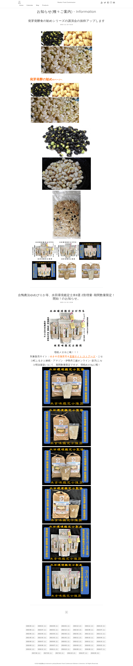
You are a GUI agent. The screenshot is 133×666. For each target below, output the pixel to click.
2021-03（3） (42, 637)
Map (37, 5)
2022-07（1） (101, 630)
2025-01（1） (42, 626)
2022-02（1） (66, 634)
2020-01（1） (66, 641)
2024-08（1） (54, 626)
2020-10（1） (89, 637)
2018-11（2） (54, 649)
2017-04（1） (36, 653)
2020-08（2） (30, 641)
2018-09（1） (77, 649)
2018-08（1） (89, 649)
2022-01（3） (77, 634)
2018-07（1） (101, 649)
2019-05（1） (66, 645)
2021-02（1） (54, 637)
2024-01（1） (66, 626)
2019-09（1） (30, 645)
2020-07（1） (42, 641)
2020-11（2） (77, 637)
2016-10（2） (71, 653)
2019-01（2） (30, 649)
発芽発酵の (38, 79)
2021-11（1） (101, 634)
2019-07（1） (54, 645)
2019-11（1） (89, 641)
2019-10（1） (101, 641)
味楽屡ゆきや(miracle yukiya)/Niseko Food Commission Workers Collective (62, 663)
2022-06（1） (30, 634)
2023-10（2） (101, 626)
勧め (49, 79)
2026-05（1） (30, 626)
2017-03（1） (48, 653)
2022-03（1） (54, 634)
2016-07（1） (83, 653)
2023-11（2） (89, 626)
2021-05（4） (30, 637)
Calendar (30, 5)
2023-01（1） (54, 630)
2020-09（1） (101, 637)
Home (21, 5)
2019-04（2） (77, 645)
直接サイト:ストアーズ (82, 356)
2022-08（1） (89, 630)
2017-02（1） (60, 653)
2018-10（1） (66, 649)
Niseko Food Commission (66, 2)
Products (45, 5)
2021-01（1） (66, 637)
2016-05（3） (95, 653)
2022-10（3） (77, 630)
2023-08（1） (30, 630)
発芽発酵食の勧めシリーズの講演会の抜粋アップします (66, 20)
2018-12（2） (42, 649)
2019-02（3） (101, 645)
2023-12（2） (77, 626)
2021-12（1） (89, 634)
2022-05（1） (42, 634)
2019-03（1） (89, 645)
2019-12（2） (77, 641)
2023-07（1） (42, 630)
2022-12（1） (66, 630)
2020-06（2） (54, 641)
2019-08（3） (42, 645)
